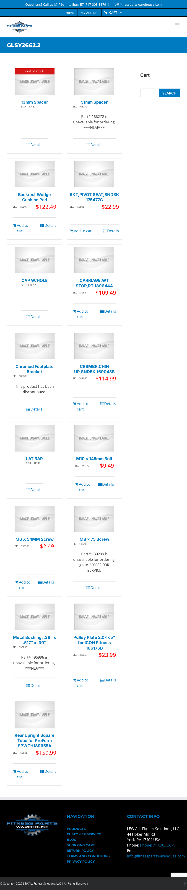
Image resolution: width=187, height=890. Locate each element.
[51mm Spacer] (94, 81)
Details (36, 144)
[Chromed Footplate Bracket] (35, 346)
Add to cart (22, 228)
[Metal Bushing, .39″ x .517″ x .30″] (35, 617)
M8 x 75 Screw (94, 539)
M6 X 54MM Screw (35, 539)
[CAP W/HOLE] (35, 260)
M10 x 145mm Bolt (94, 458)
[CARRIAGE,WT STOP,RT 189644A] (94, 260)
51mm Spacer (94, 102)
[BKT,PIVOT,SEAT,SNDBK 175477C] (94, 174)
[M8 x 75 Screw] (94, 519)
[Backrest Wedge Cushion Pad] (35, 174)
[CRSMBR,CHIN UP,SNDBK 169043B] (94, 346)
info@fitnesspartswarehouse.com (136, 4)
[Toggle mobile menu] (177, 24)
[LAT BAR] (35, 438)
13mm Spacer (34, 102)
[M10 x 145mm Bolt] (94, 438)
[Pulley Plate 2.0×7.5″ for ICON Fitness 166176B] (94, 617)
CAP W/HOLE (34, 280)
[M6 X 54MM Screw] (35, 519)
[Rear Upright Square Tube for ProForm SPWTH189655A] (35, 714)
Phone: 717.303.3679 (157, 845)
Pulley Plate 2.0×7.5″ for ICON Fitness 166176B (94, 642)
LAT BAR (34, 458)
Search (169, 93)
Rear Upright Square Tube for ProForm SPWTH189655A (35, 740)
